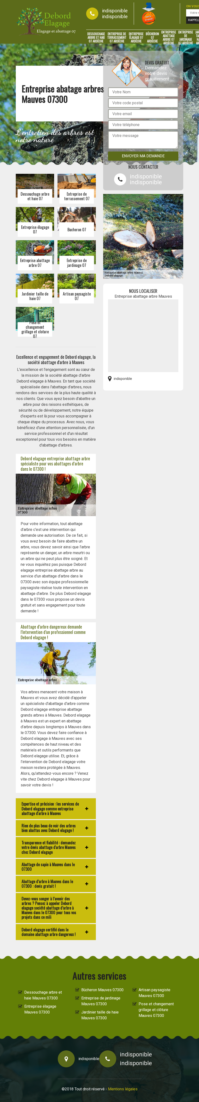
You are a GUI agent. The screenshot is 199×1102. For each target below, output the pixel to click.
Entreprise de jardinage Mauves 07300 (100, 1001)
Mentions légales (123, 1089)
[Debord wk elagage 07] (46, 22)
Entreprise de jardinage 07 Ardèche (185, 38)
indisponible (115, 11)
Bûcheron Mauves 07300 (102, 990)
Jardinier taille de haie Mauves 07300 (100, 1015)
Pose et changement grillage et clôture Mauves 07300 (156, 1010)
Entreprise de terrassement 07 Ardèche (116, 38)
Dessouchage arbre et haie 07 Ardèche (96, 38)
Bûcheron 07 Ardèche (152, 38)
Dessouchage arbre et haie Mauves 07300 (43, 995)
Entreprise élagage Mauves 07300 (40, 1009)
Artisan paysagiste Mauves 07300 (154, 993)
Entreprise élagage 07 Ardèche (136, 38)
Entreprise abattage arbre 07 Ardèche (168, 38)
